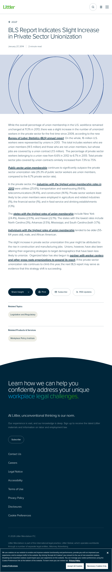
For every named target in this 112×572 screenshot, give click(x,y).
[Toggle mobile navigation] (107, 7)
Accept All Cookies (74, 566)
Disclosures (15, 507)
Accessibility (15, 480)
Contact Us (14, 454)
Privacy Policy (16, 498)
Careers (12, 463)
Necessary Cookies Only (97, 566)
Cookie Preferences (19, 515)
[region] (56, 560)
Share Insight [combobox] (17, 291)
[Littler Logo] (9, 7)
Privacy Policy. (74, 560)
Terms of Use (15, 489)
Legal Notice (15, 471)
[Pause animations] (101, 7)
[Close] (108, 553)
